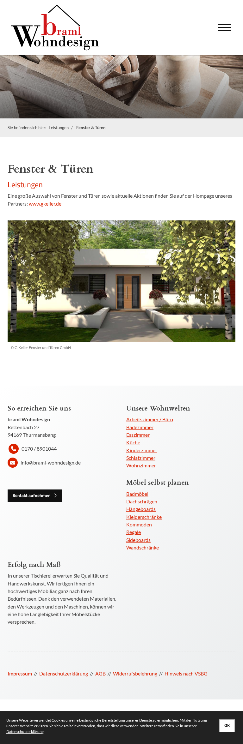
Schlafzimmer (140, 458)
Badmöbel (137, 494)
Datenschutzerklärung (63, 673)
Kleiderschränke (144, 517)
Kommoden (139, 524)
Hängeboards (141, 509)
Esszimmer (138, 435)
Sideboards (138, 540)
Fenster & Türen (90, 127)
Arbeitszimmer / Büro (149, 419)
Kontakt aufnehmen (32, 495)
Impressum (20, 673)
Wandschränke (142, 547)
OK (227, 725)
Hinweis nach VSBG (186, 673)
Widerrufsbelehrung (135, 673)
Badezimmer (139, 427)
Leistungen (59, 127)
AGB (100, 673)
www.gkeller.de (45, 204)
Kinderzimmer (141, 450)
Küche (133, 442)
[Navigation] (224, 27)
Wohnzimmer (141, 465)
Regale (133, 532)
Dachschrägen (141, 501)
